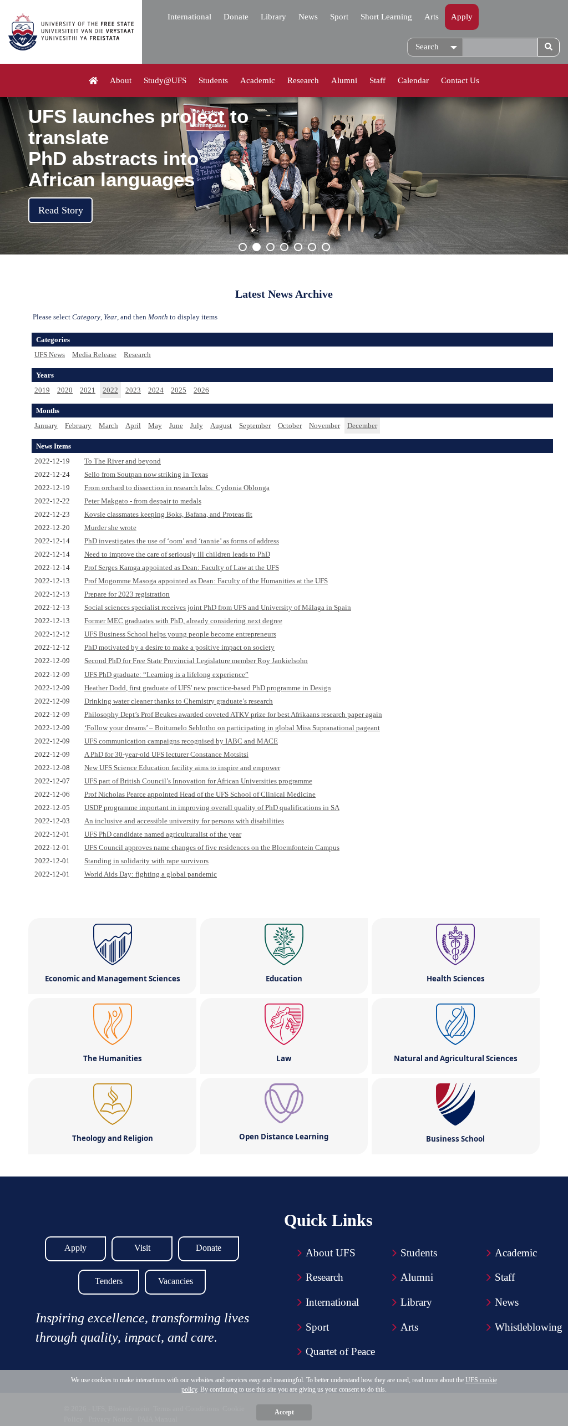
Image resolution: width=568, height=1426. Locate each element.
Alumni (344, 80)
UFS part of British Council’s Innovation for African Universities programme (198, 781)
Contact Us (460, 80)
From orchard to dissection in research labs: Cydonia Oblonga (177, 487)
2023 (133, 390)
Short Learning (386, 16)
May (155, 425)
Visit (142, 1247)
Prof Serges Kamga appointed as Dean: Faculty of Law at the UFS (181, 567)
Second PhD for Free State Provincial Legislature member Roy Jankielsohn (196, 660)
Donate (236, 16)
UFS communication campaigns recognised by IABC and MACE (181, 741)
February (78, 425)
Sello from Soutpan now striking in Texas (146, 474)
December (362, 425)
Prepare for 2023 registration (127, 594)
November (324, 425)
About (120, 80)
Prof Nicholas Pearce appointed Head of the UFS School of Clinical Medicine (200, 794)
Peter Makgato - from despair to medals (142, 501)
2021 (87, 390)
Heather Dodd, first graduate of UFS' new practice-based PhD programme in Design (207, 688)
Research (303, 80)
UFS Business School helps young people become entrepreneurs (180, 634)
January (46, 425)
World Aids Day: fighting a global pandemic (150, 874)
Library (273, 16)
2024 (156, 390)
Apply (462, 16)
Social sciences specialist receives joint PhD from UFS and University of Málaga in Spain (217, 607)
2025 (178, 390)
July (196, 425)
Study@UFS (165, 80)
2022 (110, 390)
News (308, 16)
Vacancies (175, 1281)
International (189, 16)
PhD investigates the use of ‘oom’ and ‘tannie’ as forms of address (181, 541)
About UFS (331, 1253)
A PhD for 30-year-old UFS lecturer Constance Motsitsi (166, 754)
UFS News (49, 354)
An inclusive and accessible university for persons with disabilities (184, 821)
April (133, 425)
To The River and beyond (122, 461)
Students (213, 80)
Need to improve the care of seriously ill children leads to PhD (177, 554)
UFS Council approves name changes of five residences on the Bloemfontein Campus (211, 847)
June (176, 425)
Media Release (94, 354)
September (255, 425)
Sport (339, 16)
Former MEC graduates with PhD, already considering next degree (183, 621)
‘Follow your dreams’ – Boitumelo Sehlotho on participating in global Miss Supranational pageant (232, 728)
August (221, 425)
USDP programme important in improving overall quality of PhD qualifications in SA (211, 807)
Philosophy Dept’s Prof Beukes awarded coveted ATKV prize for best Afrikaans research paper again (233, 714)
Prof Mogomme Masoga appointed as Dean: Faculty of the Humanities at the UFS (206, 581)
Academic (257, 80)
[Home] (93, 81)
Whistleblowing (528, 1327)
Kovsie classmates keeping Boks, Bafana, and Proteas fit (168, 514)
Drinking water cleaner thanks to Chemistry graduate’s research (178, 701)
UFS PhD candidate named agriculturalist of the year (162, 834)
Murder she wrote (110, 527)
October (290, 425)
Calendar (413, 80)
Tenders (109, 1281)
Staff (377, 80)
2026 (201, 390)
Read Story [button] (60, 210)
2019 (42, 390)
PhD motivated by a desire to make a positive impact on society (179, 647)
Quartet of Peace (340, 1351)
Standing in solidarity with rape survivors (146, 861)
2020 (65, 390)
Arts (431, 16)
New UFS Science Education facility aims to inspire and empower (182, 767)
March (108, 425)
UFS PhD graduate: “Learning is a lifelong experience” (166, 674)
